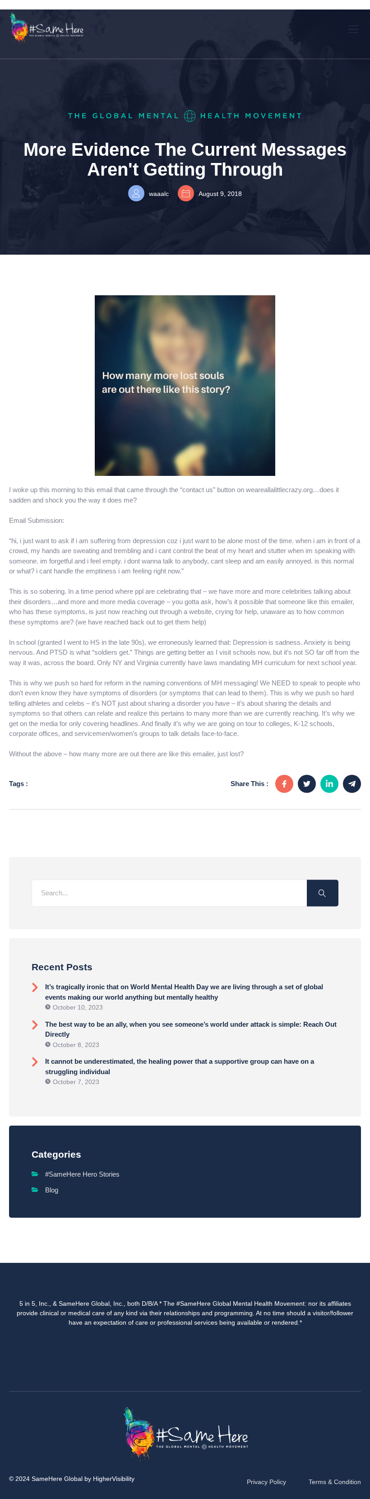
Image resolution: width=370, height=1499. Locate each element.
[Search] (322, 893)
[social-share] (284, 784)
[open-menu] (354, 28)
